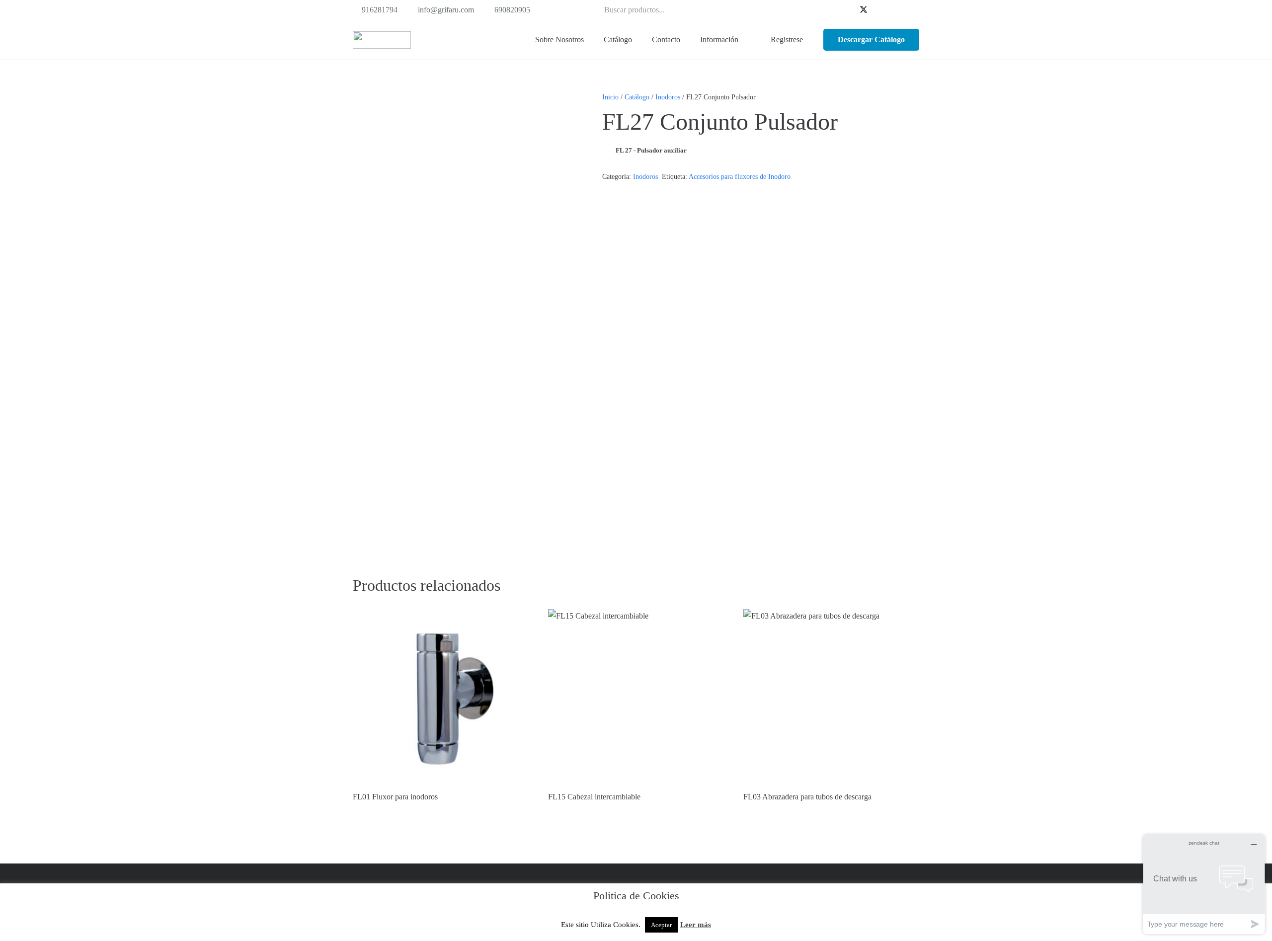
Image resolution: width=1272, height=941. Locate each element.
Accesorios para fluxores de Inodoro (740, 176)
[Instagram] (911, 10)
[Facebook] (848, 10)
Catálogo (637, 97)
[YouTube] (879, 10)
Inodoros (667, 97)
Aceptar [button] (661, 925)
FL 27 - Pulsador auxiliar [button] (651, 150)
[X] (864, 10)
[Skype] (895, 10)
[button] (637, 40)
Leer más (695, 925)
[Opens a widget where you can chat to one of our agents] (1204, 884)
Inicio (610, 97)
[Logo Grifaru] (382, 40)
